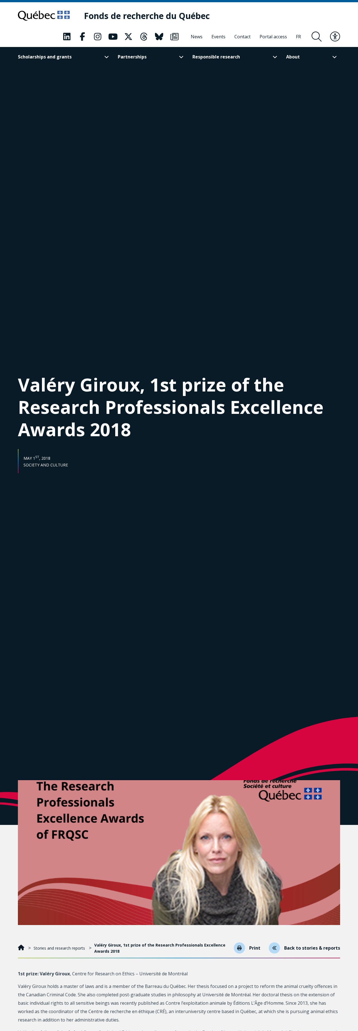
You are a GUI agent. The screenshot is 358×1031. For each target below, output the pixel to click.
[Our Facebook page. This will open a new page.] (82, 36)
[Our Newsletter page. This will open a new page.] (174, 36)
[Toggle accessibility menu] (335, 37)
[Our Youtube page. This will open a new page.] (113, 36)
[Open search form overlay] (317, 37)
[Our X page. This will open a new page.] (128, 36)
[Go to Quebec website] (44, 16)
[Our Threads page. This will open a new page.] (143, 36)
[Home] (21, 948)
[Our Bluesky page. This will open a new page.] (159, 36)
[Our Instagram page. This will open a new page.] (97, 36)
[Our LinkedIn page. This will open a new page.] (66, 36)
